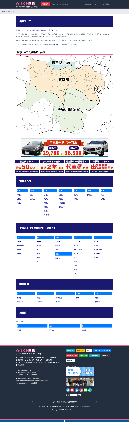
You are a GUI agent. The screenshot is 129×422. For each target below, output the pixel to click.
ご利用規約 (29, 357)
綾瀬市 (19, 298)
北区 (31, 195)
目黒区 (103, 199)
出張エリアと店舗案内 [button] (103, 4)
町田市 (96, 241)
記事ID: (68, 395)
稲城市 (19, 249)
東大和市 (77, 253)
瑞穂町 (96, 257)
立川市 (57, 241)
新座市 (84, 330)
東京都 (32, 30)
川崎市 (39, 302)
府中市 (76, 265)
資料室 (57, 362)
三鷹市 (96, 245)
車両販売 (105, 355)
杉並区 (46, 207)
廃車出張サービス (55, 44)
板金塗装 (80, 350)
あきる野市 (20, 245)
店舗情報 (34, 374)
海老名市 (20, 302)
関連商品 (20, 360)
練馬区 (76, 199)
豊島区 (61, 207)
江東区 (32, 199)
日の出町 (77, 273)
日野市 (76, 261)
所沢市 (51, 330)
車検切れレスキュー (58, 406)
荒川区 (19, 195)
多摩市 (57, 245)
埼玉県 (51, 30)
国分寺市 (40, 253)
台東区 (61, 195)
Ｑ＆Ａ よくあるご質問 (45, 360)
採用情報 (21, 365)
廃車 (88, 350)
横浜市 (97, 302)
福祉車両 (83, 355)
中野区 (76, 195)
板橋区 (19, 199)
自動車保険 (53, 357)
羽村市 (76, 245)
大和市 (97, 298)
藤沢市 (78, 298)
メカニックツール (46, 362)
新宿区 (46, 203)
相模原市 (59, 298)
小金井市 (40, 249)
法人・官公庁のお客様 (60, 4)
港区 (102, 195)
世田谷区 (47, 215)
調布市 (57, 249)
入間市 (19, 330)
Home (3, 11)
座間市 (58, 302)
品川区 (46, 195)
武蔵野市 (97, 253)
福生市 (76, 269)
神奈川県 (39, 30)
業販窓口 (70, 360)
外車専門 (45, 4)
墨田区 (46, 211)
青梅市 (19, 253)
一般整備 (70, 350)
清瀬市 (39, 241)
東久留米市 (78, 249)
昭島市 (19, 241)
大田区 (19, 203)
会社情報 (20, 357)
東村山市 (77, 257)
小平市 (39, 257)
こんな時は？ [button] (87, 4)
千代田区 (62, 203)
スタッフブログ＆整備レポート (27, 362)
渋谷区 (46, 199)
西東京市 (58, 258)
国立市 (39, 245)
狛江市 (39, 261)
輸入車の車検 (72, 355)
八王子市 (77, 241)
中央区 (61, 199)
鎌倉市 (39, 298)
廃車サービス (41, 357)
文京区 (89, 195)
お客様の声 (30, 360)
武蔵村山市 (98, 249)
